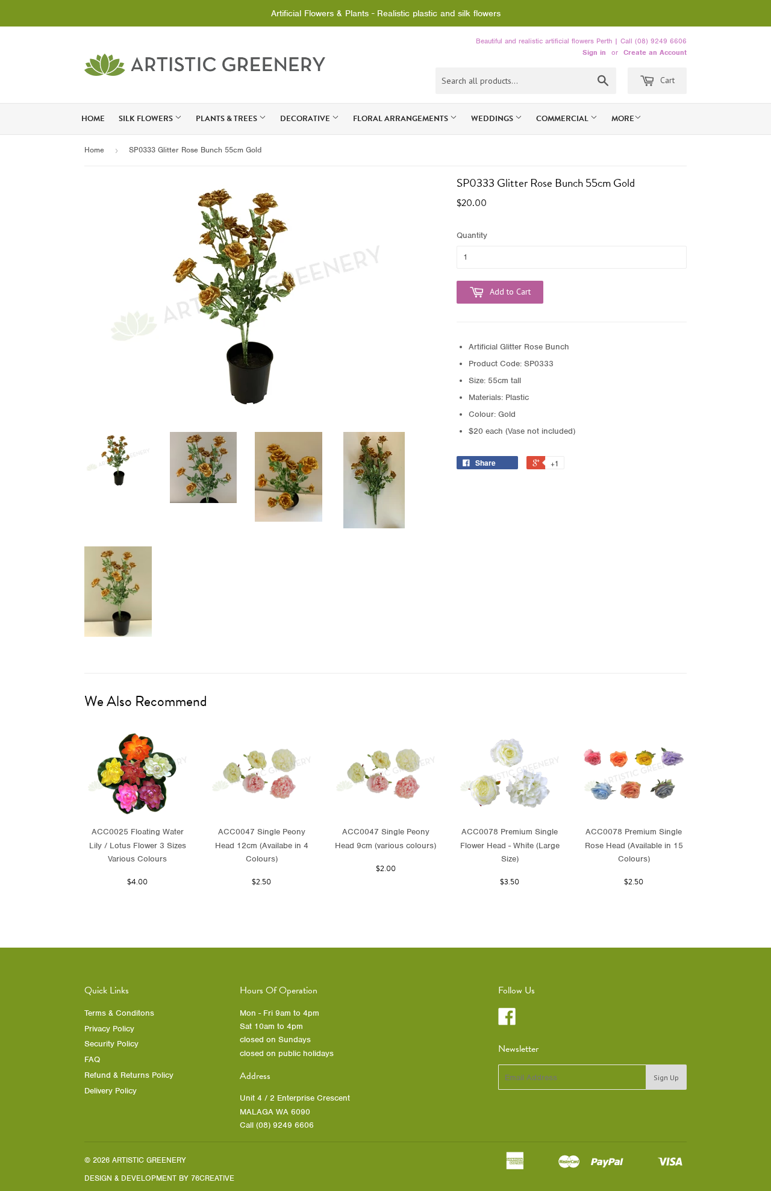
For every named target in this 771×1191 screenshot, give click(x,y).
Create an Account (655, 52)
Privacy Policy (109, 1029)
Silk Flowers (147, 119)
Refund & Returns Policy (128, 1075)
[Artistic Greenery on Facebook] (507, 1021)
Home (93, 119)
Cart (666, 80)
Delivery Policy (110, 1091)
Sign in (594, 52)
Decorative (306, 119)
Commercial (563, 119)
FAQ (92, 1059)
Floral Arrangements (401, 119)
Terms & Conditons (119, 1013)
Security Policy (111, 1044)
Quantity (472, 235)
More (622, 119)
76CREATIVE (212, 1178)
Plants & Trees (227, 119)
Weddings (493, 119)
